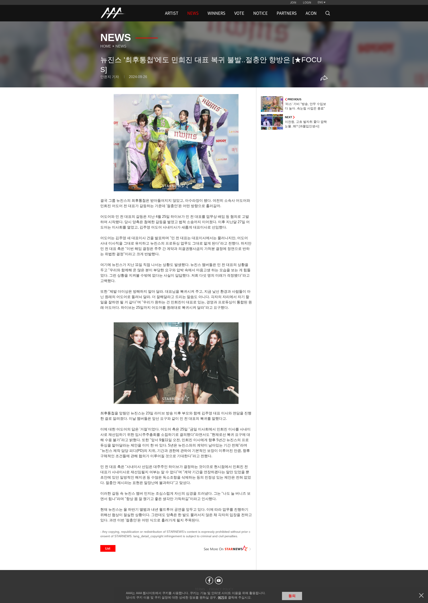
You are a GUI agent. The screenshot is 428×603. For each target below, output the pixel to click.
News (120, 46)
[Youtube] (218, 580)
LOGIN (307, 2)
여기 (221, 597)
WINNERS (216, 13)
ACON (311, 13)
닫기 (421, 595)
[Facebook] (209, 580)
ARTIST (171, 13)
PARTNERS (287, 13)
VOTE (239, 13)
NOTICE (260, 13)
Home (105, 46)
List (107, 548)
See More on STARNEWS (227, 548)
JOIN (293, 2)
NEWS (193, 13)
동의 (292, 596)
